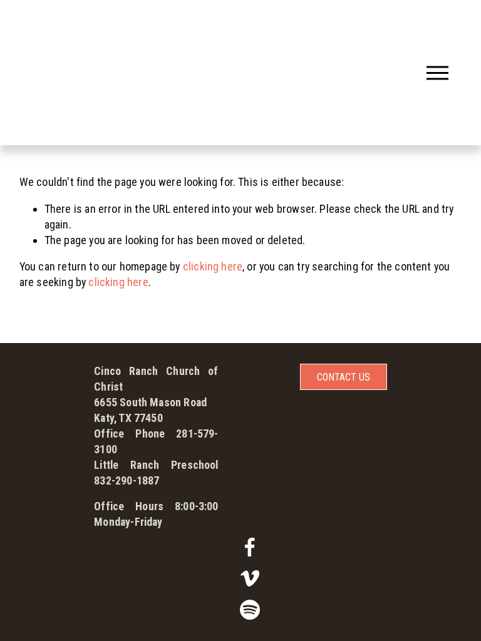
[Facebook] (250, 547)
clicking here (212, 266)
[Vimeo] (250, 578)
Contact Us (343, 377)
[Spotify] (250, 610)
